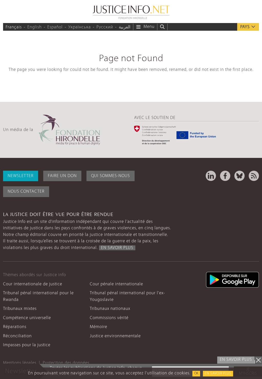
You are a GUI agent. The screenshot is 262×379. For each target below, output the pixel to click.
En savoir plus (218, 373)
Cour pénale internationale (116, 284)
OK (196, 373)
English (34, 27)
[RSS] (254, 176)
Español (55, 27)
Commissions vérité (109, 318)
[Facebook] (225, 176)
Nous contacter (26, 191)
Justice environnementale (115, 336)
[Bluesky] (239, 176)
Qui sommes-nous (110, 176)
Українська (79, 27)
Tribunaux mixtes (20, 309)
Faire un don (62, 176)
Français (14, 27)
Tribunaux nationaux (110, 309)
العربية (124, 27)
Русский (104, 27)
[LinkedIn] (211, 176)
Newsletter (21, 176)
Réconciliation (17, 336)
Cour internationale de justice (32, 284)
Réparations (14, 327)
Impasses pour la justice (26, 345)
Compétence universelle (27, 318)
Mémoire (98, 327)
